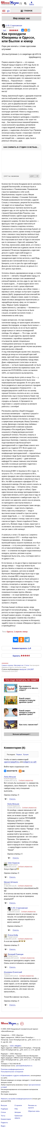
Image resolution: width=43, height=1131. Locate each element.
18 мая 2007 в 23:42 (10, 866)
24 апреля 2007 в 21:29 (11, 958)
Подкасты (4, 1122)
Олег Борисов (14, 863)
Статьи (3, 1112)
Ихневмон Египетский (13, 972)
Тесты (3, 1116)
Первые (19, 754)
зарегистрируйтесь (11, 762)
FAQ (16, 1109)
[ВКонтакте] (22, 30)
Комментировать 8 (21, 648)
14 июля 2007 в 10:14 (14, 807)
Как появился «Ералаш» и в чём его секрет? (28, 688)
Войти (31, 4)
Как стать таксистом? (28, 725)
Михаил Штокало (11, 882)
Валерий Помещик (15, 954)
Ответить (12, 799)
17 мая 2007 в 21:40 (10, 885)
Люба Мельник (10, 777)
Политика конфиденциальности (12, 1069)
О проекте (18, 1105)
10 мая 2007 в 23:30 (10, 938)
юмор (25, 632)
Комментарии (6, 1119)
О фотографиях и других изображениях (15, 1075)
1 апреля (18, 632)
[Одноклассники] (25, 30)
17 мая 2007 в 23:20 (13, 911)
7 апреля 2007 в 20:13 (11, 976)
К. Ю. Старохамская (19, 908)
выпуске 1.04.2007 (27, 669)
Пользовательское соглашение (12, 1071)
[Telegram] (28, 30)
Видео (3, 1126)
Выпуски (4, 1105)
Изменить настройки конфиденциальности (16, 1099)
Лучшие (26, 754)
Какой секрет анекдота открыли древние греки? (27, 700)
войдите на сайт (29, 762)
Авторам (18, 1112)
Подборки (4, 1109)
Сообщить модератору (26, 780)
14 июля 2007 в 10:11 (11, 780)
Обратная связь (34, 1111)
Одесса (10, 632)
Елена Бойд (13, 935)
